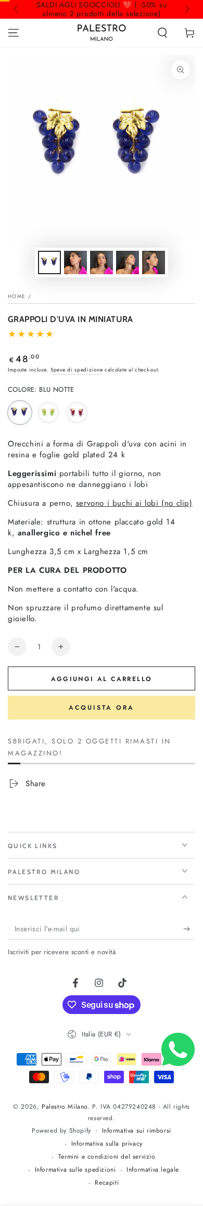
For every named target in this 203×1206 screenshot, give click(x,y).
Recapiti (107, 1182)
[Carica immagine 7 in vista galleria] (153, 262)
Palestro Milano (64, 1106)
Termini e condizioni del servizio (107, 1156)
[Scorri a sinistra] (17, 9)
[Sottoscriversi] (189, 929)
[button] (162, 33)
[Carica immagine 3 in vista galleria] (75, 262)
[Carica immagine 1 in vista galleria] (49, 262)
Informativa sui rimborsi (136, 1130)
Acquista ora (101, 707)
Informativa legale (152, 1169)
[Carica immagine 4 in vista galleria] (101, 262)
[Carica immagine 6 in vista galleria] (127, 262)
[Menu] (13, 33)
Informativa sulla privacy (107, 1143)
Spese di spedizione (76, 370)
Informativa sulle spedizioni (75, 1169)
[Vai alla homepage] (101, 32)
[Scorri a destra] (186, 9)
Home (17, 296)
